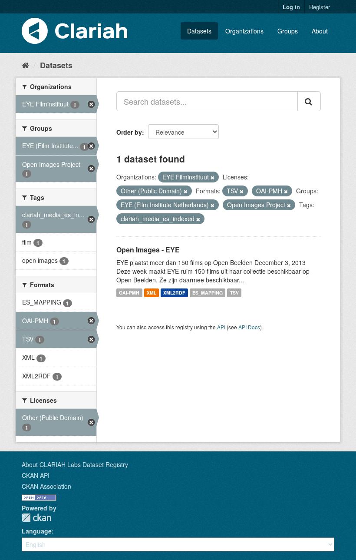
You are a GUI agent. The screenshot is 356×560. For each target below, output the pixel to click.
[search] (309, 101)
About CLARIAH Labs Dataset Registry (75, 464)
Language (37, 531)
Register (319, 7)
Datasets (199, 31)
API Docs (249, 327)
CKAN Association (46, 486)
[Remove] (212, 177)
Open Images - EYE (148, 250)
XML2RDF (174, 292)
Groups (287, 31)
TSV (234, 292)
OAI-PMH (129, 292)
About (320, 31)
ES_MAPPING (207, 292)
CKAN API (35, 475)
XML (151, 292)
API (221, 327)
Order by (129, 132)
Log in (291, 7)
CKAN (36, 517)
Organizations (244, 31)
